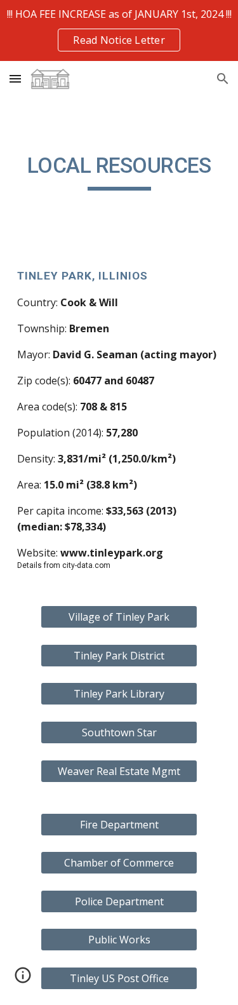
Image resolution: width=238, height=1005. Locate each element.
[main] (119, 171)
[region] (119, 30)
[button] (15, 78)
